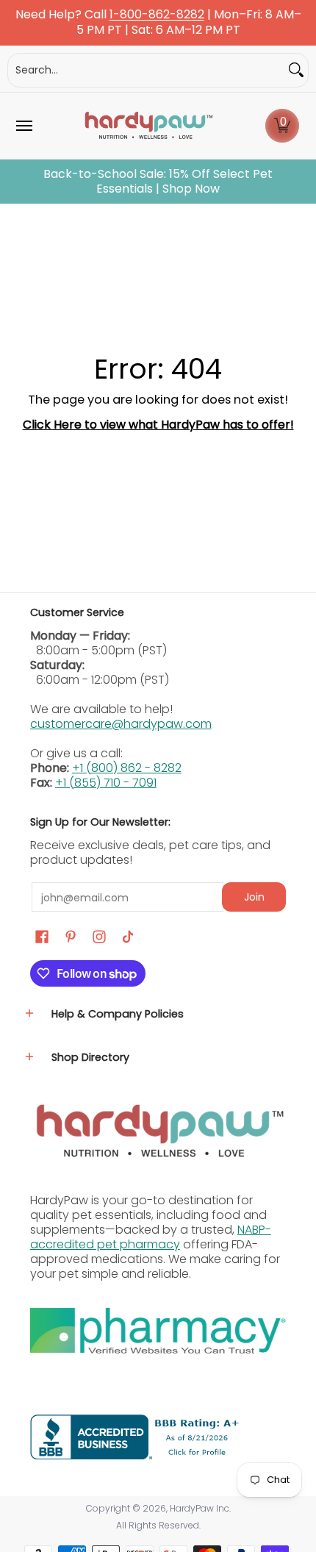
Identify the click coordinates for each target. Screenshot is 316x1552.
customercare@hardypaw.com (121, 723)
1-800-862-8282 (156, 15)
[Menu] (23, 126)
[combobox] (146, 70)
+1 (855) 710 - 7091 (106, 782)
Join (254, 897)
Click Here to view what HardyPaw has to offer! (158, 424)
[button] (282, 126)
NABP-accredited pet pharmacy (150, 1237)
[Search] (296, 70)
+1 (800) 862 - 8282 (127, 767)
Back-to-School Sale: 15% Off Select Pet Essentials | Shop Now (158, 181)
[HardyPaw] (148, 125)
